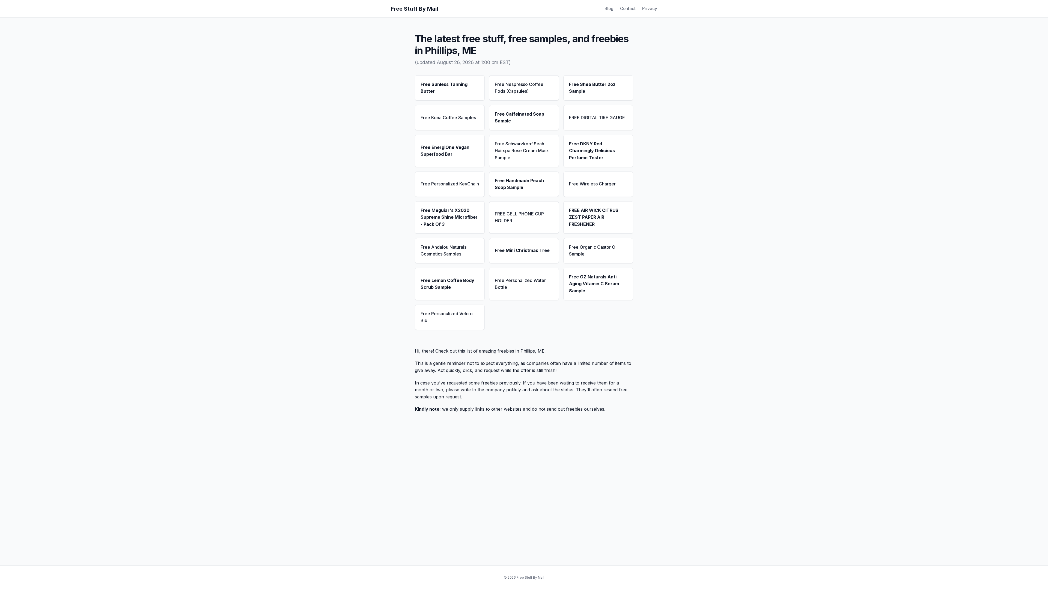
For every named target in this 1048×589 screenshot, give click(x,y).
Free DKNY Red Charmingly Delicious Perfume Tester (592, 150)
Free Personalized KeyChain (450, 184)
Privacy (649, 8)
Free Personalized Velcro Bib (447, 317)
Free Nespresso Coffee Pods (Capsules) (519, 88)
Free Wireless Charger (592, 184)
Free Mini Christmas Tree (522, 250)
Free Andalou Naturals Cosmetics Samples (443, 250)
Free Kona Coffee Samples (448, 117)
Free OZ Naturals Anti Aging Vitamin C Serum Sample (594, 283)
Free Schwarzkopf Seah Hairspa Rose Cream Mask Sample (522, 150)
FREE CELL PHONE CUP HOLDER (519, 217)
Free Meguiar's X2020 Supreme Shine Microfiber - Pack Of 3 (449, 217)
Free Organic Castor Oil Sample (593, 250)
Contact (628, 8)
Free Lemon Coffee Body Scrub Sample (447, 284)
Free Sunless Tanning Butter (444, 88)
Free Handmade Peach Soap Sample (519, 184)
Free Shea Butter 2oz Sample (592, 88)
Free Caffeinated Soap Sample (519, 117)
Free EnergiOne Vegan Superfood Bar (445, 151)
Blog (609, 8)
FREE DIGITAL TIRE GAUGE (597, 117)
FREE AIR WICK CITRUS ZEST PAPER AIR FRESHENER (593, 217)
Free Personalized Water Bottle (520, 284)
